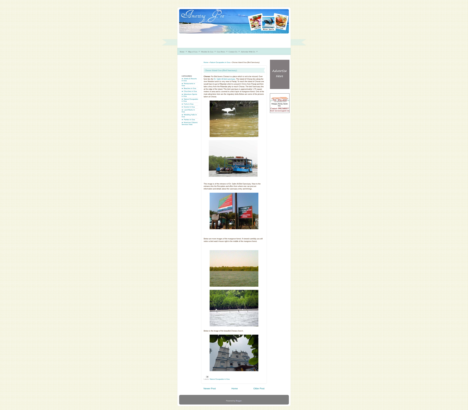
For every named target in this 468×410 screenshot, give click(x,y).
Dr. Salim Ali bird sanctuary (224, 79)
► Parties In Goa (188, 120)
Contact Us (233, 52)
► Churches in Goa (189, 91)
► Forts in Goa (187, 104)
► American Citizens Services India (190, 123)
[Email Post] (207, 376)
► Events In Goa (188, 107)
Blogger (239, 401)
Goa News (221, 52)
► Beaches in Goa (189, 88)
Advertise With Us (248, 52)
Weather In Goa (207, 52)
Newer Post (210, 388)
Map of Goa (193, 52)
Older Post (258, 388)
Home (182, 52)
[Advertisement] (238, 39)
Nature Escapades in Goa (220, 62)
